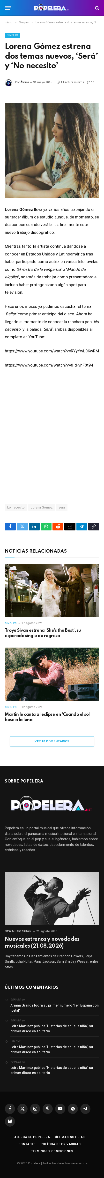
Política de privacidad (61, 1144)
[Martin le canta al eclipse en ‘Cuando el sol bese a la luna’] (52, 674)
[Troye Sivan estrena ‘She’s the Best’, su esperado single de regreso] (52, 590)
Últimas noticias (70, 1137)
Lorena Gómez (41, 507)
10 (93, 82)
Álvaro (24, 82)
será (62, 507)
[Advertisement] (52, 436)
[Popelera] (52, 8)
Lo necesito (16, 507)
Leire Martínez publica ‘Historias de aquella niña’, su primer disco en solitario (51, 1028)
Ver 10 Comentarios (52, 741)
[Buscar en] (96, 7)
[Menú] (8, 7)
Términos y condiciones (52, 1151)
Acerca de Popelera (32, 1137)
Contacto (27, 1144)
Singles (12, 35)
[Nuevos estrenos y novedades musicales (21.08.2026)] (52, 898)
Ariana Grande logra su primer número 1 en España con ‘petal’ (54, 1007)
